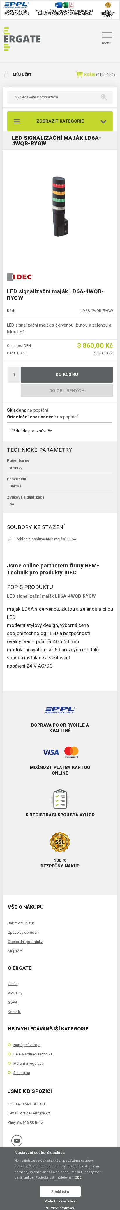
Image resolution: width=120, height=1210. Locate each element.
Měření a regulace (28, 1063)
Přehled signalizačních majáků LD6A (45, 539)
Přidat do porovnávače (31, 431)
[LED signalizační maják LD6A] (60, 207)
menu (106, 43)
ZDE (78, 1177)
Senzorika (21, 1073)
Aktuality (15, 993)
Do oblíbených (67, 390)
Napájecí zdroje (26, 1045)
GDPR (12, 1002)
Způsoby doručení (23, 932)
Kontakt (14, 1012)
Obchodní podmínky (25, 942)
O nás (13, 984)
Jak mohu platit (21, 923)
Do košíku (67, 374)
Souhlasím (60, 1191)
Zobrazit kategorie (60, 121)
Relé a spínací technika (32, 1054)
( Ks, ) (99, 74)
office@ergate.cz (35, 1113)
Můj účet (22, 74)
